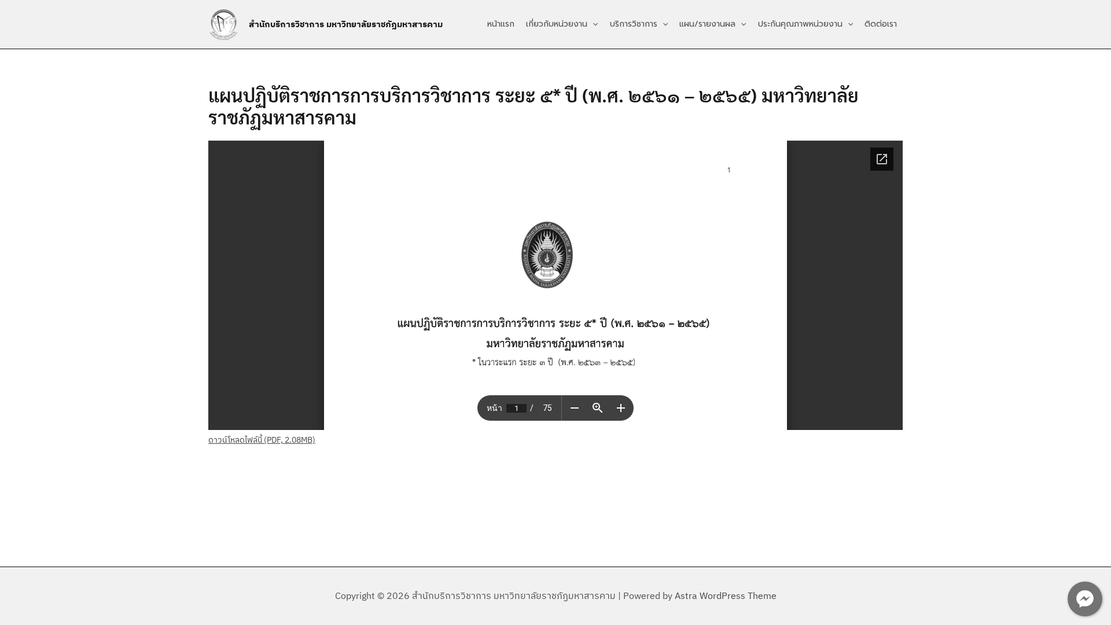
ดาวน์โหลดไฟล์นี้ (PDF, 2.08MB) (261, 440)
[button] (592, 24)
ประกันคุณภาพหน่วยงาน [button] (800, 24)
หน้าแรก (500, 24)
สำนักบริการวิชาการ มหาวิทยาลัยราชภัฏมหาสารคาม (346, 24)
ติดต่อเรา (880, 24)
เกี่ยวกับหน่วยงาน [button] (556, 24)
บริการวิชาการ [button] (633, 24)
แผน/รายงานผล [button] (707, 24)
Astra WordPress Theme (726, 595)
